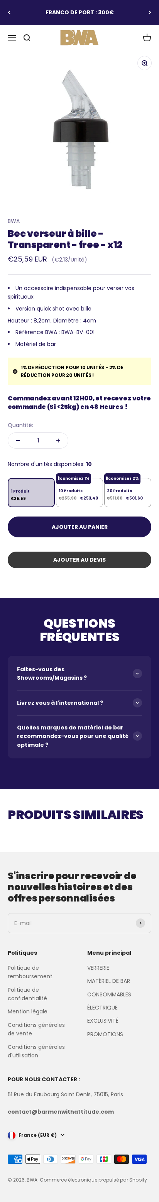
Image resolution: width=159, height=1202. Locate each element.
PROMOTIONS (105, 1034)
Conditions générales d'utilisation (36, 1051)
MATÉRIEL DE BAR (108, 981)
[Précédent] (9, 12)
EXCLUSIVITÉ (102, 1021)
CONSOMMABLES (109, 994)
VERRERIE (98, 968)
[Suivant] (150, 12)
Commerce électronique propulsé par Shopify (93, 1180)
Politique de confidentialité (27, 994)
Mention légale (27, 1011)
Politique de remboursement (30, 972)
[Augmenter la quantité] (58, 440)
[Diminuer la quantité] (17, 440)
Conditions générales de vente (36, 1029)
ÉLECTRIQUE (102, 1007)
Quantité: (20, 425)
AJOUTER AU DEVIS (79, 560)
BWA (14, 221)
